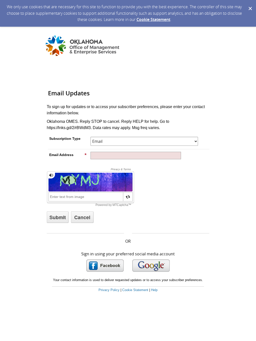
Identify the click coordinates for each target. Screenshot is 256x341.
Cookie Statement (153, 19)
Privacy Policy (109, 290)
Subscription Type (64, 139)
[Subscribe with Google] (151, 265)
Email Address (61, 155)
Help (154, 290)
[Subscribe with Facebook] (105, 265)
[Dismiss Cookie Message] (250, 4)
